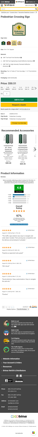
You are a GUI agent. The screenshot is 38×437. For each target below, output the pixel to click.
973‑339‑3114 (26, 109)
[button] (33, 432)
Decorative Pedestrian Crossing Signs (28, 12)
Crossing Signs (13, 12)
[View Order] (16, 7)
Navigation (2, 5)
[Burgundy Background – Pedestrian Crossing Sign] (9, 43)
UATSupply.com (22, 422)
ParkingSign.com (30, 421)
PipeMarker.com (6, 422)
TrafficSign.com (5, 12)
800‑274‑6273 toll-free (14, 389)
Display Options (11, 309)
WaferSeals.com (31, 422)
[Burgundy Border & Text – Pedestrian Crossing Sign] (19, 43)
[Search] (36, 9)
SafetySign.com (12, 421)
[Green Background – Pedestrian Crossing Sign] (3, 43)
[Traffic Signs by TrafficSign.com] (9, 5)
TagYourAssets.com (14, 422)
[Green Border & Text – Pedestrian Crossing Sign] (14, 43)
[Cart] (36, 5)
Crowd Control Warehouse (21, 421)
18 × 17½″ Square (9, 49)
